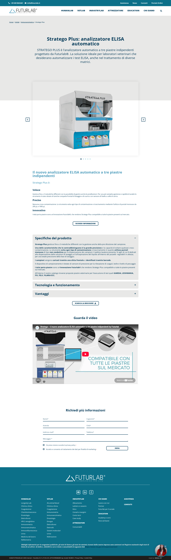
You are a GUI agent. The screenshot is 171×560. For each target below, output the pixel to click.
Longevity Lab (26, 503)
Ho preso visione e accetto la (61, 445)
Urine (23, 534)
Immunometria (26, 524)
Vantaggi (42, 293)
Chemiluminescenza (28, 512)
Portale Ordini (157, 3)
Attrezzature (115, 10)
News (135, 3)
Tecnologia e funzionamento (57, 285)
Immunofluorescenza (29, 531)
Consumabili (77, 527)
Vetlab (81, 10)
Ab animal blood (53, 503)
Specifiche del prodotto (53, 238)
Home (11, 22)
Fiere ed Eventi (103, 521)
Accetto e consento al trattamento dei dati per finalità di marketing (71, 449)
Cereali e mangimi (79, 512)
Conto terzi (77, 515)
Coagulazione (26, 509)
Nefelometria (26, 540)
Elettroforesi (25, 518)
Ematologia (25, 515)
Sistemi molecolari (54, 531)
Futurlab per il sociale (106, 509)
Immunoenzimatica (27, 22)
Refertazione (51, 537)
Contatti (144, 3)
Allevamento (77, 503)
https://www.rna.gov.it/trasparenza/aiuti (101, 547)
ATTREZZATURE (79, 523)
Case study (77, 518)
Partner (101, 506)
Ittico (74, 509)
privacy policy (70, 445)
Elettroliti (50, 527)
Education (133, 10)
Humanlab (67, 10)
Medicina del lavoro (28, 537)
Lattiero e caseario (79, 506)
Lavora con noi (103, 503)
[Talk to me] (161, 550)
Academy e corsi (104, 518)
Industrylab (96, 10)
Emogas (50, 521)
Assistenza (124, 3)
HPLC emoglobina (27, 521)
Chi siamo (149, 10)
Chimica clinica (26, 506)
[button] (161, 10)
